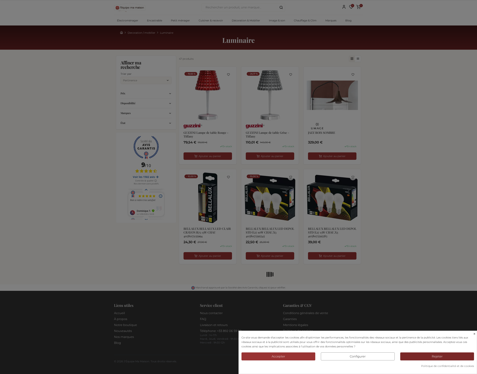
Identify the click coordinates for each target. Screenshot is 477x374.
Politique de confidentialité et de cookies (447, 366)
